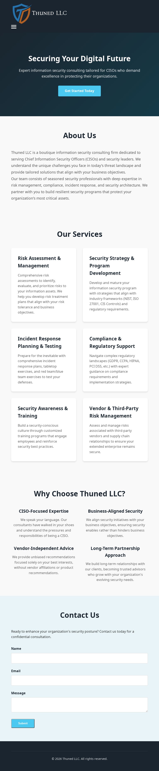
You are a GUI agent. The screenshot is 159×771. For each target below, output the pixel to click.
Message (18, 693)
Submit (23, 723)
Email (15, 671)
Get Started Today (79, 91)
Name (16, 648)
